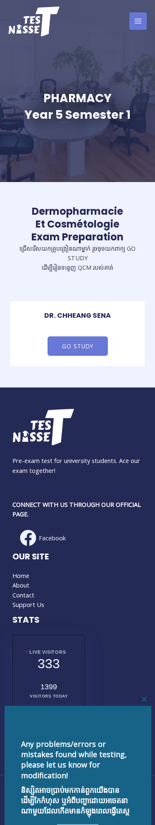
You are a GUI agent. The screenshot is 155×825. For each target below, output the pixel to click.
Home (20, 575)
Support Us (28, 604)
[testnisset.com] (34, 21)
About (20, 585)
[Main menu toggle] (138, 21)
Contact (23, 595)
